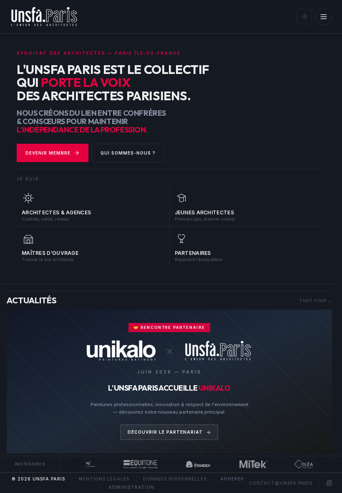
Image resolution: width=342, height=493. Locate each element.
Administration (131, 487)
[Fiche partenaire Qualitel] (301, 464)
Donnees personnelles (174, 479)
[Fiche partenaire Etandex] (195, 464)
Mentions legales (104, 479)
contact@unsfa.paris (280, 483)
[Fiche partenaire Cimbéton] (88, 464)
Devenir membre (47, 152)
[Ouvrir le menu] (323, 16)
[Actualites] (329, 483)
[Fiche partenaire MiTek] (250, 464)
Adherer (232, 479)
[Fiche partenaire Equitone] (137, 464)
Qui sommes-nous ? (128, 152)
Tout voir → (315, 300)
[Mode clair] (304, 16)
